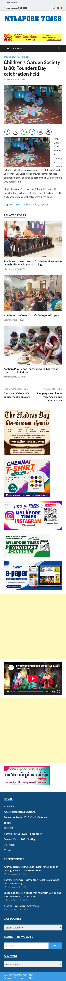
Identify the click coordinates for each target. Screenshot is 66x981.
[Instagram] (53, 8)
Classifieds (10, 844)
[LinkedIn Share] (32, 132)
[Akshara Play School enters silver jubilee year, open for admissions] (33, 365)
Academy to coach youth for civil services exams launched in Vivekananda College (33, 263)
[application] (33, 678)
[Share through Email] (40, 132)
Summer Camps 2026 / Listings (20, 839)
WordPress (18, 978)
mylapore (45, 204)
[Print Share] (49, 132)
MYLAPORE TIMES (25, 975)
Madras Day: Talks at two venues (21, 905)
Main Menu (16, 48)
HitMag (30, 978)
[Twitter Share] (15, 132)
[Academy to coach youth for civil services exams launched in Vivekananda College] (33, 257)
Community (23, 57)
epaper (7, 822)
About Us (9, 806)
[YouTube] (58, 8)
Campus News (10, 57)
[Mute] (53, 691)
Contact (8, 850)
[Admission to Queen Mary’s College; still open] (33, 311)
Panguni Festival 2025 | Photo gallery (23, 833)
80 (11, 204)
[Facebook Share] (7, 132)
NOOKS (8, 828)
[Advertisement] (33, 626)
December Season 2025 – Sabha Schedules (26, 817)
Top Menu (12, 3)
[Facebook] (61, 8)
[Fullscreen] (58, 691)
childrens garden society (26, 204)
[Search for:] (33, 945)
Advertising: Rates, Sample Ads (20, 811)
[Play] (7, 691)
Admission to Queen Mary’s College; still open (31, 315)
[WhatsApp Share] (24, 132)
